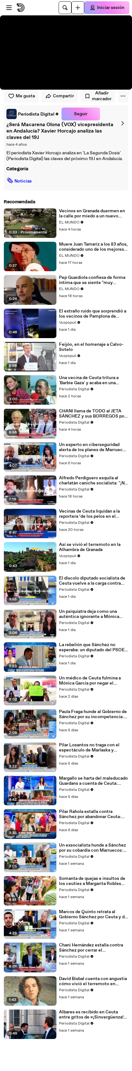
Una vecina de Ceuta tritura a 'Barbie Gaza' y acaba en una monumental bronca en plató (89, 380)
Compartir (63, 96)
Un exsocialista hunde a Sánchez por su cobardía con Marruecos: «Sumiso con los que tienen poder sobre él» (92, 848)
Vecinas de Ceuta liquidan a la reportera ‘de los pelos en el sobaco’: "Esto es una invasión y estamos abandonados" (91, 514)
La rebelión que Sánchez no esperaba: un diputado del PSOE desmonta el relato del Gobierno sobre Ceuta (92, 647)
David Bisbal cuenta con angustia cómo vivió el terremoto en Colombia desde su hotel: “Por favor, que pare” (93, 981)
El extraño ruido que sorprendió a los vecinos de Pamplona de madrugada (92, 314)
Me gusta (25, 96)
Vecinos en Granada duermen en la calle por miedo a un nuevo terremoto (92, 213)
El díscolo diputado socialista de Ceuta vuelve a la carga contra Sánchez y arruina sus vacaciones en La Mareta (93, 581)
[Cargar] (77, 7)
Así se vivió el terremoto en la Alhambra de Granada (89, 547)
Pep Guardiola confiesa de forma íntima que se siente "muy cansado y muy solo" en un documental (92, 280)
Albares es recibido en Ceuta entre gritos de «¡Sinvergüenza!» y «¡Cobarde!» (92, 1015)
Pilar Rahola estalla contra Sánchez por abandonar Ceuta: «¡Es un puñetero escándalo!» (90, 814)
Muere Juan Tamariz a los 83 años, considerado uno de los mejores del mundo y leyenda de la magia (93, 247)
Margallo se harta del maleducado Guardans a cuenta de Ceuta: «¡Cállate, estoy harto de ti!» (93, 781)
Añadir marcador (101, 96)
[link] (32, 114)
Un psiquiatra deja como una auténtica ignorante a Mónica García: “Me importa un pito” (89, 614)
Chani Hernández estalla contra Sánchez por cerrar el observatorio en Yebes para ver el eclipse (93, 948)
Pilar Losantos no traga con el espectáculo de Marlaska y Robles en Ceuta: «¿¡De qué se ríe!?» (90, 747)
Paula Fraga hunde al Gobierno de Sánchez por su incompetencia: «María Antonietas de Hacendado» (93, 714)
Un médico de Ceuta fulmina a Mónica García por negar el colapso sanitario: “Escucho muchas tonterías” (90, 681)
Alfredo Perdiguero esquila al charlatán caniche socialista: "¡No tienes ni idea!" (93, 480)
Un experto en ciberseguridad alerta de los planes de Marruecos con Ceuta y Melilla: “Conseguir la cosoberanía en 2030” (93, 447)
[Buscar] (65, 7)
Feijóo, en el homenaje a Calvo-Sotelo (91, 347)
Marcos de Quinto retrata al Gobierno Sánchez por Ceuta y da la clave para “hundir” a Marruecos (93, 914)
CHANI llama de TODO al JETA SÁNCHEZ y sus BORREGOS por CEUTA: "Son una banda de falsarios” (92, 414)
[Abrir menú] (9, 7)
